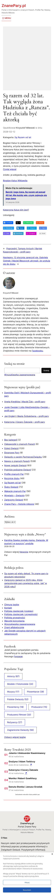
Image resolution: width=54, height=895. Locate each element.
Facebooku (37, 350)
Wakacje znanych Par (15, 491)
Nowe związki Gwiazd (15, 465)
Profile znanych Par (14, 474)
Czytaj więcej (9, 169)
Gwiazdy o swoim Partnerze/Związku (23, 457)
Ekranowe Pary (11, 452)
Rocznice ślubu (11, 478)
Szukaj (46, 370)
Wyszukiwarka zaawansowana (19, 374)
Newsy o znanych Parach (17, 461)
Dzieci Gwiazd (11, 448)
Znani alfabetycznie (14, 627)
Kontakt (8, 608)
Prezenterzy (15, 707)
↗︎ (31, 764)
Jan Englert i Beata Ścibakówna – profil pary (26, 416)
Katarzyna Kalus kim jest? (16, 210)
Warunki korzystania (14, 621)
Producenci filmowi (19, 714)
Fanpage (18, 656)
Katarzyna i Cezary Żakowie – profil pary (24, 422)
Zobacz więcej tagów (15, 737)
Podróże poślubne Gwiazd (17, 469)
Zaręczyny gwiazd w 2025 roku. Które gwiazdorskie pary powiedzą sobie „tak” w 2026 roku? (25, 583)
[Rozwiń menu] (6, 18)
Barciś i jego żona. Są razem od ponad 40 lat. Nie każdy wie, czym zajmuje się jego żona (26, 195)
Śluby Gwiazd (11, 487)
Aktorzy (13, 676)
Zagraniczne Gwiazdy (20, 730)
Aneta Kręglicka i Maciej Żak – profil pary (24, 401)
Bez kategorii (10, 440)
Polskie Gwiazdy (17, 699)
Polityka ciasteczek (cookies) (18, 611)
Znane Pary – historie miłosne (19, 504)
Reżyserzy (14, 722)
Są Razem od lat (23, 137)
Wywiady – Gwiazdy (14, 495)
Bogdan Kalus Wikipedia (15, 180)
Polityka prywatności (14, 617)
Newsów (23, 552)
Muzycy (13, 691)
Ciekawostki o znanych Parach (19, 444)
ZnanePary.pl (14, 5)
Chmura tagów (11, 604)
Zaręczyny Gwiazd (13, 500)
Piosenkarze (35, 691)
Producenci (39, 707)
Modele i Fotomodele (20, 684)
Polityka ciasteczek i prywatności (20, 614)
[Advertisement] (27, 60)
